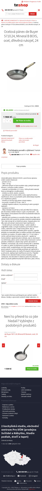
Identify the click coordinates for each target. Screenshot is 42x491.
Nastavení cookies (8, 415)
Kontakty (5, 418)
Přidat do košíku (25, 120)
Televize (23, 392)
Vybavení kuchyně (24, 20)
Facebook (23, 476)
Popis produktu (21, 166)
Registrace (33, 1)
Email (3, 279)
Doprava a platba (7, 405)
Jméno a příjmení (7, 275)
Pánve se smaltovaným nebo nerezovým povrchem (16, 22)
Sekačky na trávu (6, 396)
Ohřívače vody (5, 390)
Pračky (23, 388)
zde (37, 297)
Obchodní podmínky (8, 411)
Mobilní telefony (26, 394)
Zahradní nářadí (26, 396)
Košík (39, 1)
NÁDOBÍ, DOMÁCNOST (11, 20)
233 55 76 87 (21, 306)
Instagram (34, 476)
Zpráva (3, 283)
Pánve (34, 20)
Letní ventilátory (26, 390)
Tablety (3, 394)
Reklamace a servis (8, 407)
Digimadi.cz (32, 489)
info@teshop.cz (10, 476)
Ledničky (4, 388)
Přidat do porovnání (11, 130)
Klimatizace (4, 392)
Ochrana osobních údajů (10, 413)
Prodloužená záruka (8, 409)
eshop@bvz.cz (14, 306)
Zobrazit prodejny (7, 440)
